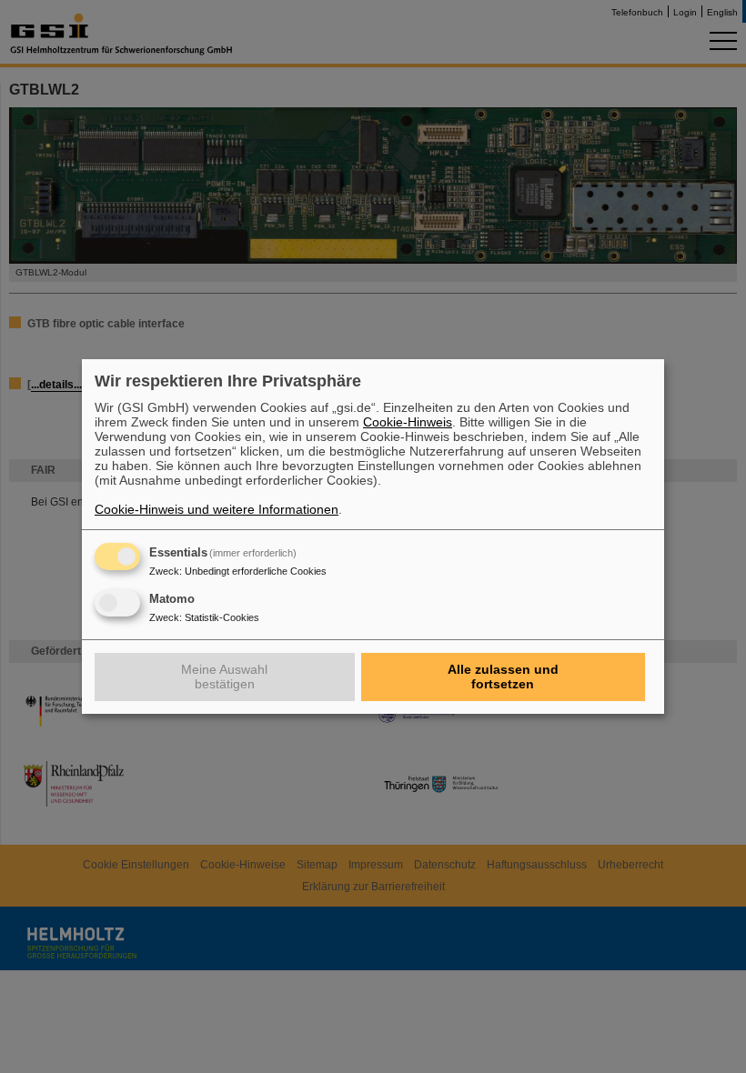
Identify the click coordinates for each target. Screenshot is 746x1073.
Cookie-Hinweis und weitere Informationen (216, 509)
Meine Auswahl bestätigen (224, 676)
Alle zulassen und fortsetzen (503, 676)
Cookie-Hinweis (407, 422)
